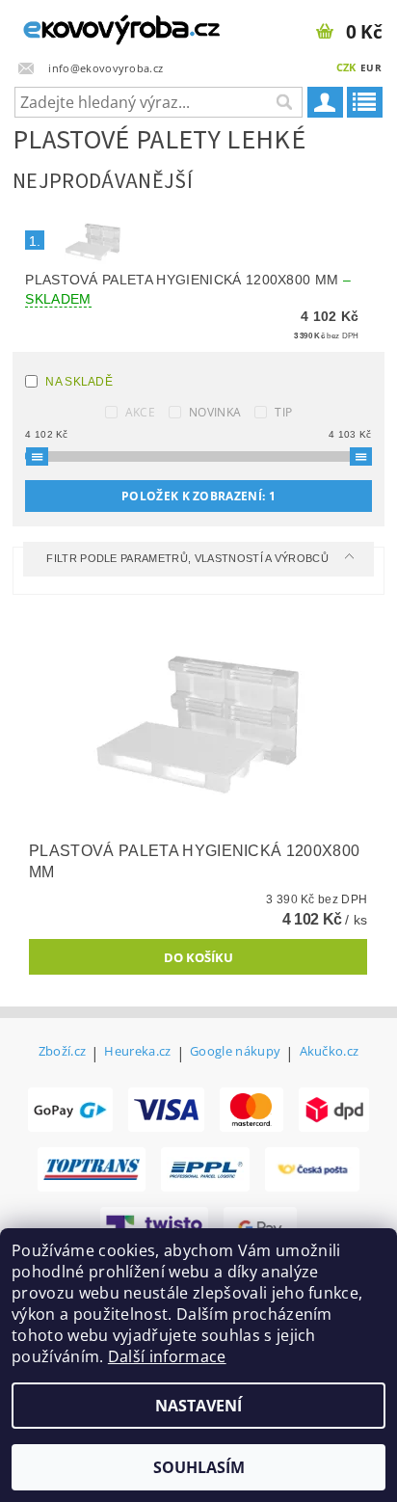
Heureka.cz (137, 1052)
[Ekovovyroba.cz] (99, 25)
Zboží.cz (63, 1052)
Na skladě (79, 382)
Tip (283, 412)
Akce (140, 412)
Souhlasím (199, 1467)
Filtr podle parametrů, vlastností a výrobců (188, 558)
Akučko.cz (329, 1052)
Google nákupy (235, 1052)
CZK (346, 67)
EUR (371, 67)
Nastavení (198, 1405)
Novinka (215, 412)
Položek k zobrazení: (198, 496)
